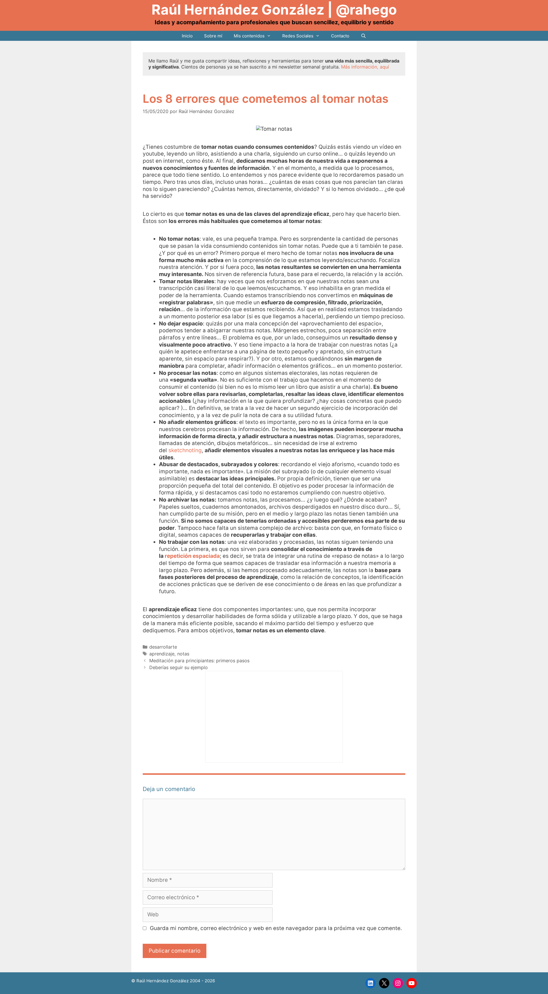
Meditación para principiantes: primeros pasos (199, 660)
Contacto (340, 36)
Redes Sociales (297, 36)
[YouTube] (411, 983)
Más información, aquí (365, 67)
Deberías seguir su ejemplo (178, 667)
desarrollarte (163, 647)
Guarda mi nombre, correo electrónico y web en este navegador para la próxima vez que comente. (276, 928)
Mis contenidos (249, 36)
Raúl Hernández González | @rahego (274, 9)
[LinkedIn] (370, 983)
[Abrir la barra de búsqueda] (363, 36)
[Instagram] (398, 983)
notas (183, 654)
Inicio (187, 36)
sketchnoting (185, 450)
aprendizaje (161, 654)
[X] (384, 983)
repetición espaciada (192, 556)
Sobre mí (213, 36)
